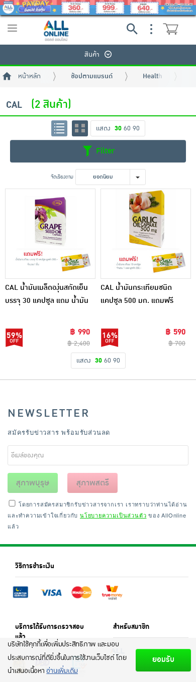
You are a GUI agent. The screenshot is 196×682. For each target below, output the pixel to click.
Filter (104, 151)
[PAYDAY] (98, 7)
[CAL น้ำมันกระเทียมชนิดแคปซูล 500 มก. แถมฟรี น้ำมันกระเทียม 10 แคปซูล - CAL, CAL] (146, 234)
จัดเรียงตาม (62, 177)
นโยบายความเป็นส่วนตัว (113, 515)
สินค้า (92, 55)
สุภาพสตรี (92, 483)
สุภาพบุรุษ (32, 483)
